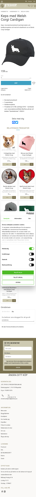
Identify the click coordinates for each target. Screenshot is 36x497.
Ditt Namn (7, 353)
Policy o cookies (24, 363)
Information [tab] (18, 218)
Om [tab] (29, 218)
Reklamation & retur (6, 428)
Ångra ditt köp (5, 436)
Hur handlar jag (5, 419)
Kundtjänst (4, 416)
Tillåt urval (18, 277)
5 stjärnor (9, 311)
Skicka (18, 367)
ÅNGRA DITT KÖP (17, 375)
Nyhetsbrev (4, 434)
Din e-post (7, 345)
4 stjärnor (7, 311)
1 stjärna (2, 311)
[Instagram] (4, 491)
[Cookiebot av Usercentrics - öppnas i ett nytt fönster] (26, 213)
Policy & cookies (5, 425)
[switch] (31, 254)
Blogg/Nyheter (5, 413)
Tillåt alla (18, 272)
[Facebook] (2, 491)
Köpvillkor (3, 422)
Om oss (3, 431)
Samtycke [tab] (6, 218)
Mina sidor (4, 410)
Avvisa (18, 282)
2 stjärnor (4, 311)
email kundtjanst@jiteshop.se (9, 399)
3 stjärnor (6, 311)
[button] (2, 1)
